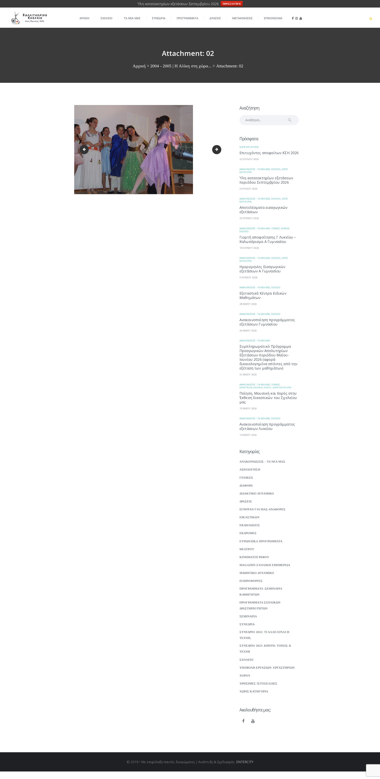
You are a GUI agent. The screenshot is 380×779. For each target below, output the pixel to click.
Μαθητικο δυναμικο (256, 573)
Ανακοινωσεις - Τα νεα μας (254, 169)
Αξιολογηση (249, 469)
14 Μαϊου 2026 (248, 435)
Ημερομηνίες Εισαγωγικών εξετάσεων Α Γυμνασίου (262, 268)
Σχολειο (275, 169)
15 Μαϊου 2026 (248, 408)
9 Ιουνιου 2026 (248, 277)
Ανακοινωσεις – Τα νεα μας (262, 461)
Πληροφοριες (250, 580)
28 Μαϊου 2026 (248, 304)
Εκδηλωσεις (249, 525)
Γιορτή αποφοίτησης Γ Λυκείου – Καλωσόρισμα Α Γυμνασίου (267, 239)
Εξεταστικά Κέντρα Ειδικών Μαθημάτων (262, 295)
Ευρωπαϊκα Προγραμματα (260, 541)
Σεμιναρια (248, 616)
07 (85, 149)
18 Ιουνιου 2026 (249, 248)
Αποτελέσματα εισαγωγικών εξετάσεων (263, 209)
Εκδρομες (247, 533)
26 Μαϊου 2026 (248, 330)
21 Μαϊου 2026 (248, 374)
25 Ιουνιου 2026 (249, 218)
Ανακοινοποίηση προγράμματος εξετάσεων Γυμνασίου (267, 322)
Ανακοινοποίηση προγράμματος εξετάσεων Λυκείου (267, 426)
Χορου (267, 387)
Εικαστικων (245, 387)
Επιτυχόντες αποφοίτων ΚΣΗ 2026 (269, 153)
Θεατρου (246, 549)
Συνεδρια (247, 624)
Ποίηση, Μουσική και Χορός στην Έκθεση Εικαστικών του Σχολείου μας (268, 397)
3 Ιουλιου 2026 (248, 188)
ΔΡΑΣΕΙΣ (285, 228)
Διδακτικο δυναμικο (256, 493)
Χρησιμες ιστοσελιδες (258, 683)
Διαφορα (246, 485)
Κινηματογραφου (254, 557)
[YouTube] (253, 721)
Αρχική (139, 66)
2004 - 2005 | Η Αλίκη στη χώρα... (181, 66)
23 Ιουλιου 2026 (249, 159)
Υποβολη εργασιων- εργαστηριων (267, 667)
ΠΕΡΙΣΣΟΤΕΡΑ (232, 4)
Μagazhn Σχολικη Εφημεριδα (264, 565)
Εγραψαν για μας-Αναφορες (262, 509)
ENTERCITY (245, 762)
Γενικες (275, 228)
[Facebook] (243, 721)
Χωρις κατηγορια (248, 146)
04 (219, 149)
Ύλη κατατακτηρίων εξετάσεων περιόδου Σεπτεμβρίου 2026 (266, 180)
